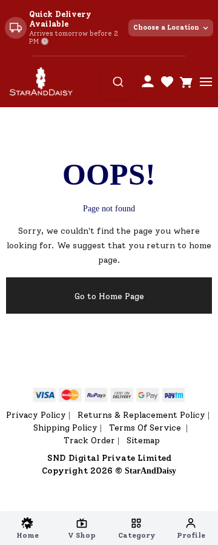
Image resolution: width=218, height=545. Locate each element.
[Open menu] (206, 81)
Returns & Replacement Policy (141, 415)
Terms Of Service (146, 428)
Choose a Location (166, 27)
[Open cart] (186, 81)
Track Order (89, 440)
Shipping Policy (65, 428)
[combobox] (118, 81)
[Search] (118, 81)
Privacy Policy (36, 415)
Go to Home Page (109, 296)
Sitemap (143, 440)
